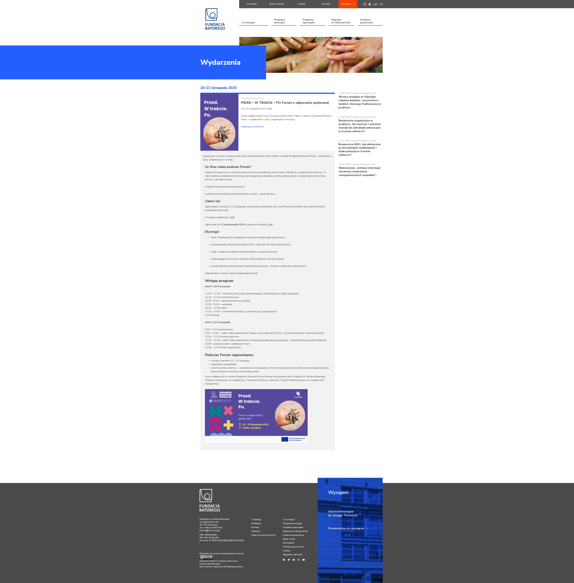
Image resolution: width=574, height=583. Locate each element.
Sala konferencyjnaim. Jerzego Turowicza (342, 513)
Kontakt (326, 4)
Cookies (286, 550)
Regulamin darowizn (292, 554)
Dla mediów (288, 542)
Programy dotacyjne (279, 21)
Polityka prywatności (293, 546)
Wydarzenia (220, 62)
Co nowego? (248, 22)
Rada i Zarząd (276, 4)
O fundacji (252, 4)
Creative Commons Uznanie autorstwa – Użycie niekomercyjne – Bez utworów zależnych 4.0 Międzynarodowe (221, 564)
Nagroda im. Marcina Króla (340, 21)
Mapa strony (289, 539)
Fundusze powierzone (366, 21)
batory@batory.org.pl (210, 530)
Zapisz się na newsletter (263, 535)
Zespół (301, 4)
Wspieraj (346, 4)
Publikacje (256, 523)
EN (381, 4)
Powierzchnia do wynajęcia (346, 528)
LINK (232, 217)
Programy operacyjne (309, 21)
